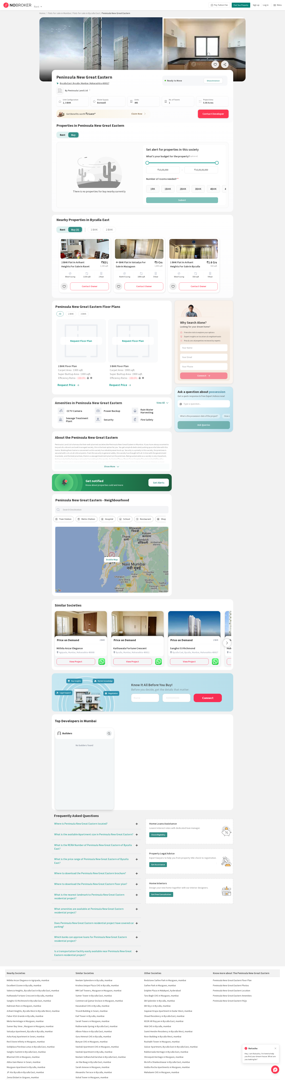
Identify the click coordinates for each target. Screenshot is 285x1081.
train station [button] (65, 519)
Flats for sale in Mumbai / (60, 13)
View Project (75, 661)
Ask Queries (203, 424)
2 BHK (109, 229)
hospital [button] (109, 519)
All (60, 313)
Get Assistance (158, 864)
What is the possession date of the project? (199, 416)
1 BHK (94, 229)
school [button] (126, 519)
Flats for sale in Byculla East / (87, 13)
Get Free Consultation (161, 894)
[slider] (147, 163)
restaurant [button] (145, 519)
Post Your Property (241, 5)
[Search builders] (109, 733)
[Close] (275, 1048)
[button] (82, 378)
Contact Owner (89, 286)
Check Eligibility (158, 834)
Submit (182, 200)
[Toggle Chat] (275, 1070)
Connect (201, 375)
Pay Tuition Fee (221, 5)
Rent (36, 6)
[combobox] (114, 509)
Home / (43, 13)
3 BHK (83, 313)
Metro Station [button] (88, 519)
